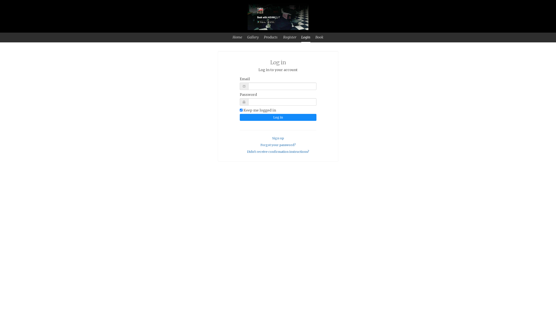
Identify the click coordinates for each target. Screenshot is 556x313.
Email (245, 79)
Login (305, 37)
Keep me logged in (259, 110)
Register (289, 37)
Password (248, 94)
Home (237, 37)
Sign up (278, 138)
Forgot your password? (278, 145)
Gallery (253, 37)
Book (319, 37)
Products (271, 37)
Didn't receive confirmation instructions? (278, 152)
